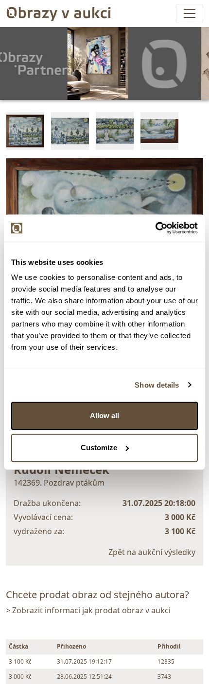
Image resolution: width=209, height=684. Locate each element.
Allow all (104, 415)
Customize (99, 447)
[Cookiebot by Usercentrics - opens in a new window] (155, 228)
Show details (157, 385)
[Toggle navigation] (189, 13)
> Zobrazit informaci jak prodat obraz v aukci (88, 610)
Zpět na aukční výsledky (151, 552)
